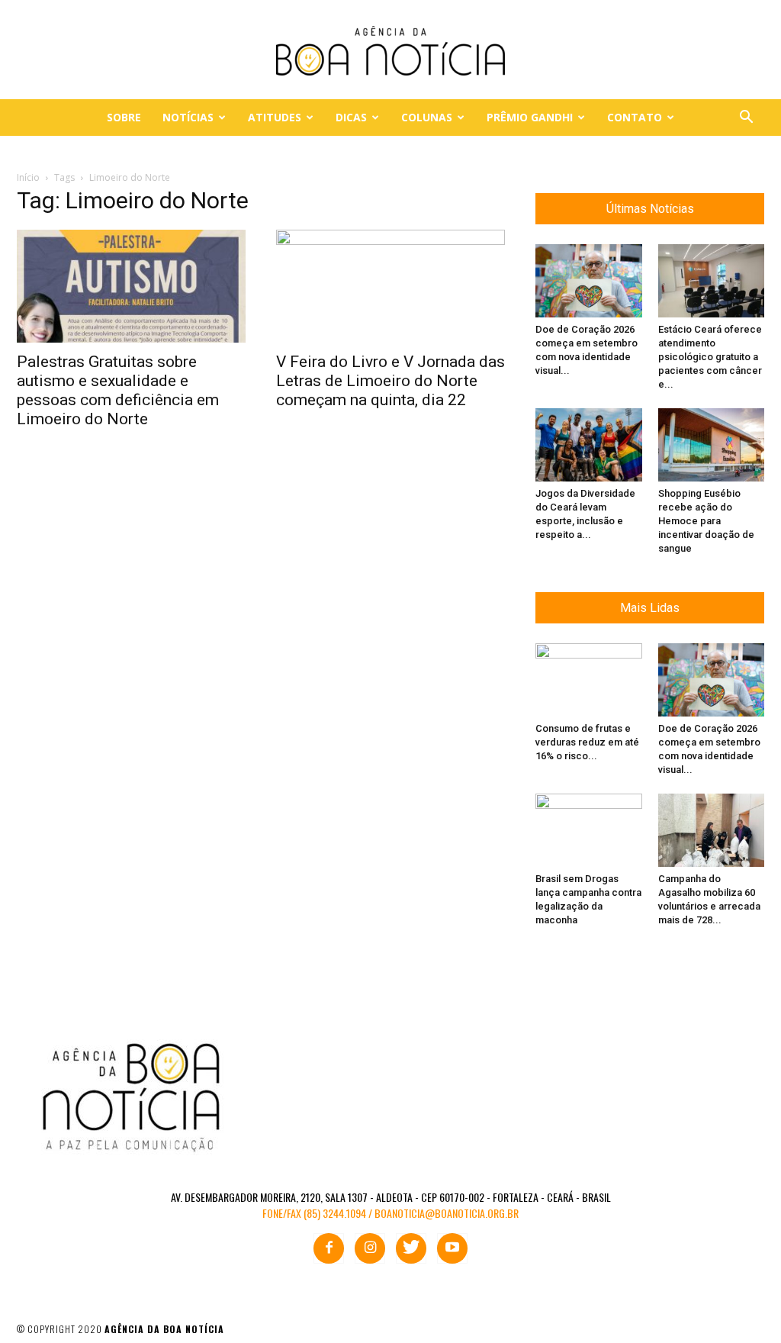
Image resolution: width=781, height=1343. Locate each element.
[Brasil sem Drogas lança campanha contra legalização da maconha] (588, 830)
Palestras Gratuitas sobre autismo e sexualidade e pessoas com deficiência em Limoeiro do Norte (118, 390)
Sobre (124, 117)
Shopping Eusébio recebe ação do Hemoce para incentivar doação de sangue (706, 521)
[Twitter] (411, 1248)
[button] (746, 118)
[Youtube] (452, 1248)
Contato (634, 117)
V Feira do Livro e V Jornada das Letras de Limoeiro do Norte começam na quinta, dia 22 (390, 381)
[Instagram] (370, 1248)
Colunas (426, 117)
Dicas (351, 117)
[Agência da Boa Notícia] (390, 51)
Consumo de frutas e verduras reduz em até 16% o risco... (587, 742)
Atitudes (274, 117)
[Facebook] (328, 1248)
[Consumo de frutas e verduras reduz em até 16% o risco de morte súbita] (588, 680)
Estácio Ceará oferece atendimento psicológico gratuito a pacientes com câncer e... (710, 357)
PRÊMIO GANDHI (530, 117)
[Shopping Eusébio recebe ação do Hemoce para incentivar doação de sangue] (711, 444)
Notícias (188, 117)
